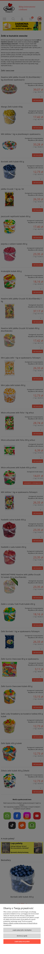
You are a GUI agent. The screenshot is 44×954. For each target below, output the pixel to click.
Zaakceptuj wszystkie (22, 941)
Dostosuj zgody (22, 936)
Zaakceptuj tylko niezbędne (22, 930)
